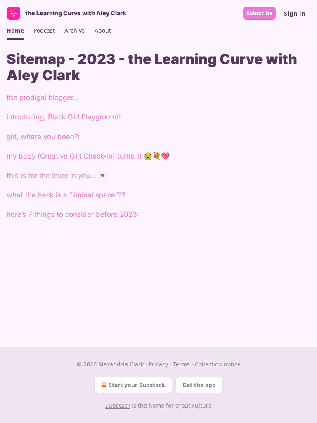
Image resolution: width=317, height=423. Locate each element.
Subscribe (259, 13)
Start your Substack (137, 385)
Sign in (294, 13)
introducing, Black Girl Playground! (64, 117)
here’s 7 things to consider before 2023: (73, 214)
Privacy (158, 364)
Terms (181, 364)
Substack (117, 405)
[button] (15, 30)
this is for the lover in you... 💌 (57, 175)
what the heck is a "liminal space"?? (66, 195)
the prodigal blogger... (43, 97)
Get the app (199, 385)
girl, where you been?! (43, 137)
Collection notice (218, 364)
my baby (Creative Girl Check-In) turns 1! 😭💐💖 (88, 156)
